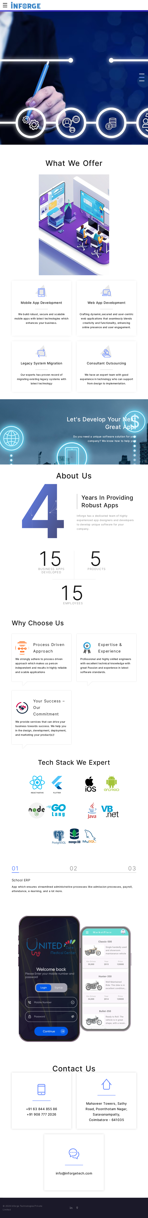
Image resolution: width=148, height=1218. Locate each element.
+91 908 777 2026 (41, 1114)
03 (132, 869)
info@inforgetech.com (74, 1173)
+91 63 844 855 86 (41, 1109)
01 (15, 869)
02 (74, 869)
